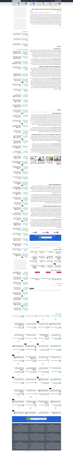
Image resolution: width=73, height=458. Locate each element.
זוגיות (53, 290)
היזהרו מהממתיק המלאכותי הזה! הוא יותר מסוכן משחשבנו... (54, 404)
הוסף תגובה (31, 288)
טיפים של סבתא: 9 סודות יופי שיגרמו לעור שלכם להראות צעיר (37, 404)
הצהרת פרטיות (31, 429)
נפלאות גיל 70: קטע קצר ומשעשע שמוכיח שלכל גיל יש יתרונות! (53, 412)
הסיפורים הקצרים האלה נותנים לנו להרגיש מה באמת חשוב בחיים (21, 417)
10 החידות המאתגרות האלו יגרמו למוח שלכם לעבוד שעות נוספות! (21, 408)
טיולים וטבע (44, 5)
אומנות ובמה (39, 5)
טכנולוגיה (36, 419)
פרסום (26, 429)
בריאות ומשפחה (40, 3)
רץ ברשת (55, 5)
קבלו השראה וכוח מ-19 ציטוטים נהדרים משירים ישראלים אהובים (53, 422)
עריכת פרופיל (24, 5)
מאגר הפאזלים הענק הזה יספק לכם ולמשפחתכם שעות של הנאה (21, 404)
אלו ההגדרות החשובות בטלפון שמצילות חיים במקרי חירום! (38, 422)
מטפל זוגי (35, 290)
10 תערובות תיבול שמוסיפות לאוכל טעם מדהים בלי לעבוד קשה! (53, 407)
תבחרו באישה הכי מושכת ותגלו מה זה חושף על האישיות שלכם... (21, 416)
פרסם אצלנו (35, 1)
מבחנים (58, 270)
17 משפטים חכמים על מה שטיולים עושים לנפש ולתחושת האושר (37, 412)
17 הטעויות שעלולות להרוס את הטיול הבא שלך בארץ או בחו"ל (37, 416)
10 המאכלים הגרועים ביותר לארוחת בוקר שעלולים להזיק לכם (54, 408)
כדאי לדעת (23, 3)
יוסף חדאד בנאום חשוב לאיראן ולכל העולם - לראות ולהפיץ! (22, 423)
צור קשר (27, 1)
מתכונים (48, 3)
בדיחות (31, 3)
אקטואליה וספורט (20, 419)
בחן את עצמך (56, 3)
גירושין (50, 290)
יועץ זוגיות (37, 290)
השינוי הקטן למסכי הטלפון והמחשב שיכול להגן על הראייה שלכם (37, 423)
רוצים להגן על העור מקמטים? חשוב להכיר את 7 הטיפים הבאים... (37, 407)
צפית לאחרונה (19, 5)
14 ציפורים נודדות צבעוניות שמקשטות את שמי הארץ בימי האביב (37, 413)
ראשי (60, 7)
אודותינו (40, 429)
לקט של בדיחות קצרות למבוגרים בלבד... (24, 403)
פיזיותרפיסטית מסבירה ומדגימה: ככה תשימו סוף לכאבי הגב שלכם (53, 416)
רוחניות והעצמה (15, 3)
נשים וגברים (56, 290)
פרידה (44, 290)
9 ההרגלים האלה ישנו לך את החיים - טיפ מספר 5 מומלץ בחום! (53, 413)
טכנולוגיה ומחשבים (32, 5)
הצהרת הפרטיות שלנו (35, 399)
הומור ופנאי (49, 5)
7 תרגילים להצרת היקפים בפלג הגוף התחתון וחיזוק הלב (22, 426)
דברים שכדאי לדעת (52, 7)
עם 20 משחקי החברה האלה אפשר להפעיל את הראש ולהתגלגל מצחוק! (20, 407)
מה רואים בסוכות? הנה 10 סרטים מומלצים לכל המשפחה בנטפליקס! (53, 423)
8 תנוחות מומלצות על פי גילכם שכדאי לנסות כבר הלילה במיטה (37, 403)
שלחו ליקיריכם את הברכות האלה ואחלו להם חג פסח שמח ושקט (21, 412)
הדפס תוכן (58, 247)
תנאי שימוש (38, 399)
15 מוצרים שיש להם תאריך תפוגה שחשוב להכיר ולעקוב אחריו (37, 408)
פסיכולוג (40, 290)
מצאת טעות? (31, 247)
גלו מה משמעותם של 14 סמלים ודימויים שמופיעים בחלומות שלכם (21, 413)
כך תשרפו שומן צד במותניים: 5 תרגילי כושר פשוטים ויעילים (22, 422)
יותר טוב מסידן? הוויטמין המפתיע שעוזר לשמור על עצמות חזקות (53, 403)
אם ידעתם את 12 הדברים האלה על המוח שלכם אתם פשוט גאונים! (37, 426)
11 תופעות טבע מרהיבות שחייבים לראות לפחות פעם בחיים (38, 417)
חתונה (52, 290)
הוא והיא (42, 290)
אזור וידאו (51, 1)
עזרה (30, 1)
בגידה (48, 290)
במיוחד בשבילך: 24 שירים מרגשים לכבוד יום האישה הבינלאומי (53, 426)
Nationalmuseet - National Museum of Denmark (46, 229)
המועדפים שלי (14, 5)
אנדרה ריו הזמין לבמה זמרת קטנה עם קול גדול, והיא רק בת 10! (53, 417)
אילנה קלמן (58, 10)
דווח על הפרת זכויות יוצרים (36, 247)
